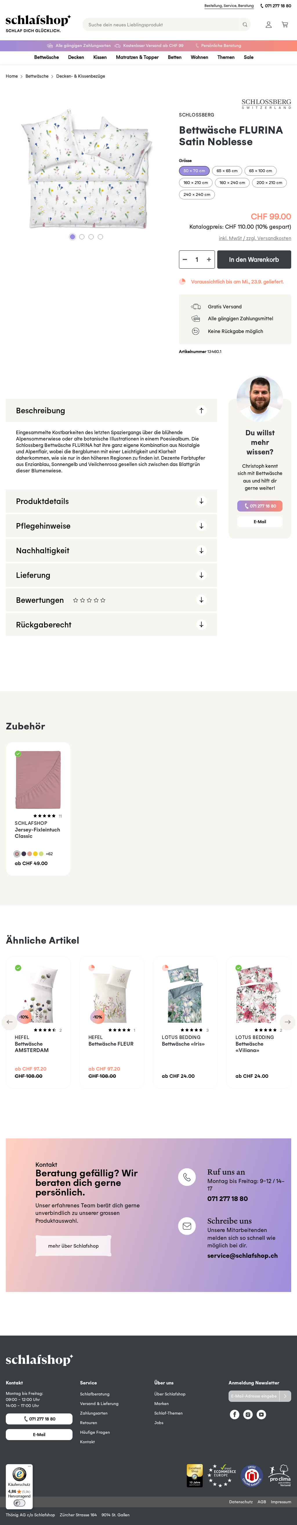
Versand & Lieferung (99, 1403)
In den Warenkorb (254, 259)
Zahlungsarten (94, 1413)
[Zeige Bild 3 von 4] (91, 236)
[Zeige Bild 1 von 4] (72, 236)
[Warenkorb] (284, 24)
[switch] (19, 1502)
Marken (161, 1403)
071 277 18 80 (278, 5)
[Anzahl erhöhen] (209, 259)
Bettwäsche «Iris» (183, 1044)
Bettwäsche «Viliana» (249, 1047)
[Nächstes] (288, 1023)
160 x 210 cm (196, 182)
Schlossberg (196, 114)
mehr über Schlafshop (73, 1246)
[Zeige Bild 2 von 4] (81, 236)
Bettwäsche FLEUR (110, 1044)
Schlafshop (44, 1515)
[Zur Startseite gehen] (38, 23)
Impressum (281, 1501)
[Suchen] (245, 24)
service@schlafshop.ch (242, 1255)
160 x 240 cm (232, 182)
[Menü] (29, 1467)
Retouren (88, 1422)
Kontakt (87, 1442)
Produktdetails (42, 500)
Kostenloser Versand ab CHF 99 (153, 45)
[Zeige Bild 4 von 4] (100, 236)
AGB (262, 1501)
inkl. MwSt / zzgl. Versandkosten (255, 238)
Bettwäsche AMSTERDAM (32, 1047)
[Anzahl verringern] (185, 259)
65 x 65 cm (227, 170)
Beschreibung (40, 410)
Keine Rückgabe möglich (235, 331)
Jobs (158, 1422)
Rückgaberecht (43, 624)
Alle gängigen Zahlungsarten (83, 45)
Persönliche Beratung (221, 45)
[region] (86, 169)
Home (12, 76)
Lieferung (33, 574)
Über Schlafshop (170, 1394)
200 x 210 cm (269, 182)
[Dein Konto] (268, 24)
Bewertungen (116, 603)
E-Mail (260, 521)
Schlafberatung (95, 1394)
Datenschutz (241, 1501)
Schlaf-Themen (168, 1413)
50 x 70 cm (194, 170)
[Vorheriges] (9, 1023)
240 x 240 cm (197, 194)
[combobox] (161, 24)
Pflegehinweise (43, 525)
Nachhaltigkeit (42, 550)
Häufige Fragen (95, 1432)
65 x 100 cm (260, 170)
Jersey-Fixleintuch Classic (37, 833)
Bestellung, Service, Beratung (229, 5)
